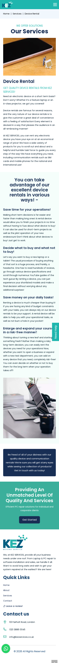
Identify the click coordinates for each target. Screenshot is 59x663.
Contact (7, 600)
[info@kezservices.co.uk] (6, 637)
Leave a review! (14, 606)
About (6, 590)
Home (6, 13)
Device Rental (32, 13)
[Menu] (55, 4)
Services (17, 13)
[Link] (7, 5)
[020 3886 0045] (6, 629)
